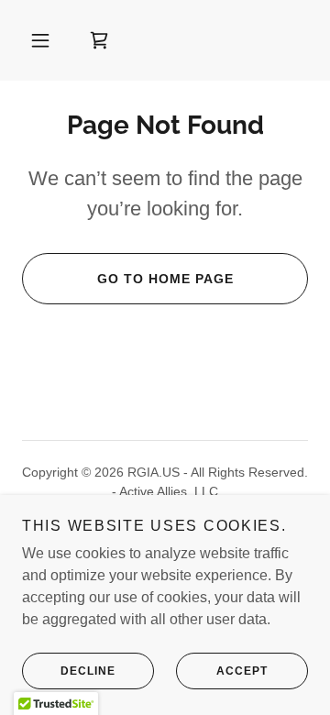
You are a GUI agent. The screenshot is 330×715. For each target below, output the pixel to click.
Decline (88, 671)
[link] (99, 40)
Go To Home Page (165, 278)
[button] (40, 40)
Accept (242, 671)
